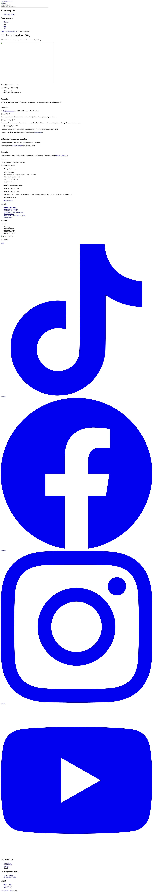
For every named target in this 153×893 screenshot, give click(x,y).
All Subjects (7, 863)
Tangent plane (8, 217)
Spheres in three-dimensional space (14, 212)
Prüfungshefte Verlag (10, 877)
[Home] (3, 3)
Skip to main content (6, 1)
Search (6, 868)
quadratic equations (17, 145)
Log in (6, 22)
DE (5, 26)
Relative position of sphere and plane (14, 215)
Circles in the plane (10, 207)
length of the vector (8, 111)
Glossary (6, 866)
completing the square (61, 155)
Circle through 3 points (10, 210)
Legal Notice (8, 887)
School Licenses (8, 875)
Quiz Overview (8, 864)
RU (5, 28)
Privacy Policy (8, 884)
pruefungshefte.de (9, 14)
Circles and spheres (11, 31)
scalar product (38, 132)
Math (2, 31)
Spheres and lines (9, 214)
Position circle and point (11, 209)
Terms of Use (8, 886)
